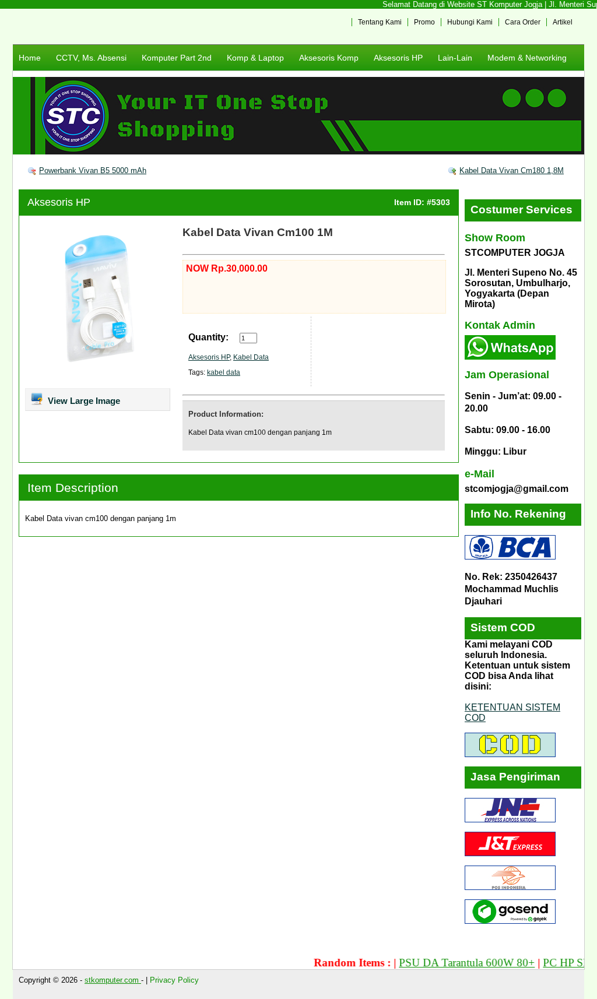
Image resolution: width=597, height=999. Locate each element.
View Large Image (82, 401)
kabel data (223, 372)
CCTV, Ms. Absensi (91, 57)
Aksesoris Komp (329, 57)
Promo (424, 22)
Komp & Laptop (255, 57)
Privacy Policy (174, 980)
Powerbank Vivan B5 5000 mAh (92, 170)
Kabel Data (251, 357)
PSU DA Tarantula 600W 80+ (453, 962)
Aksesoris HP (398, 57)
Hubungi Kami (470, 22)
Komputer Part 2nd (177, 57)
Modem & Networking (527, 57)
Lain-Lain (455, 57)
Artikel (563, 22)
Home (30, 57)
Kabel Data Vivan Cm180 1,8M (511, 170)
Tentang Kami (380, 22)
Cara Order (522, 22)
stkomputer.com (113, 980)
